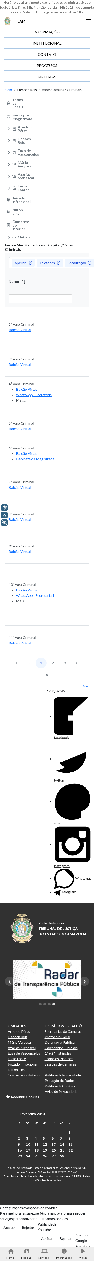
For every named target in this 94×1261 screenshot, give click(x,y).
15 (70, 1144)
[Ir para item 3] (49, 1004)
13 (54, 1144)
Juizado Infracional (22, 1064)
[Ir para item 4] (53, 1004)
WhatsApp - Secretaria (34, 394)
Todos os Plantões (59, 1058)
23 (20, 1156)
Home (10, 1257)
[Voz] (4, 515)
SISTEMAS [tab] (47, 76)
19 (45, 1150)
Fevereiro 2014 (32, 1114)
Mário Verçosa (19, 1042)
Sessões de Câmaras (60, 1064)
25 (36, 1156)
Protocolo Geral (57, 1037)
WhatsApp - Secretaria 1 (35, 595)
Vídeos (83, 1257)
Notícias (26, 1257)
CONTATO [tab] (47, 54)
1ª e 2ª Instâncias (58, 1053)
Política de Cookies (60, 1086)
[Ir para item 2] (44, 1004)
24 (28, 1156)
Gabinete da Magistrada (35, 459)
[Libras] (4, 507)
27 (54, 1156)
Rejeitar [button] (28, 1227)
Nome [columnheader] (14, 281)
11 (36, 1144)
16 (20, 1150)
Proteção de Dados (60, 1080)
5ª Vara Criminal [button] (21, 423)
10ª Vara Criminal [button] (22, 584)
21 (62, 1150)
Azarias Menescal (22, 1048)
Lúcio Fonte (17, 1058)
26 (45, 1156)
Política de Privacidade (63, 1075)
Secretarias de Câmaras (63, 1031)
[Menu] (88, 21)
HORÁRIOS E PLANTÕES (65, 1026)
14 (62, 1144)
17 (28, 1150)
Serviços (43, 1257)
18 (36, 1150)
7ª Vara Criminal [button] (21, 482)
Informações (64, 1257)
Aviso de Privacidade (61, 1091)
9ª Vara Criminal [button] (21, 546)
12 (45, 1144)
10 (28, 1144)
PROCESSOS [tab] (47, 65)
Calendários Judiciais (61, 1048)
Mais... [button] (21, 400)
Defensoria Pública (60, 1042)
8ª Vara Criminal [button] (21, 514)
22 (70, 1150)
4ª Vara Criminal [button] (21, 384)
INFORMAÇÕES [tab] (47, 32)
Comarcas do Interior (24, 1075)
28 (62, 1156)
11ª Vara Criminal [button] (22, 637)
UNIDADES (17, 1026)
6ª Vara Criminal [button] (21, 448)
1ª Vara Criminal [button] (21, 324)
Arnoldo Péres (19, 1031)
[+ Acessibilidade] (4, 522)
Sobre (86, 686)
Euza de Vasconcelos (24, 1053)
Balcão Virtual (20, 329)
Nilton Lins (16, 1069)
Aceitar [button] (9, 1227)
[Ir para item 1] (40, 1004)
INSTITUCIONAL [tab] (47, 43)
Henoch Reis (17, 1037)
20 (54, 1150)
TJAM (20, 21)
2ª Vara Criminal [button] (21, 359)
